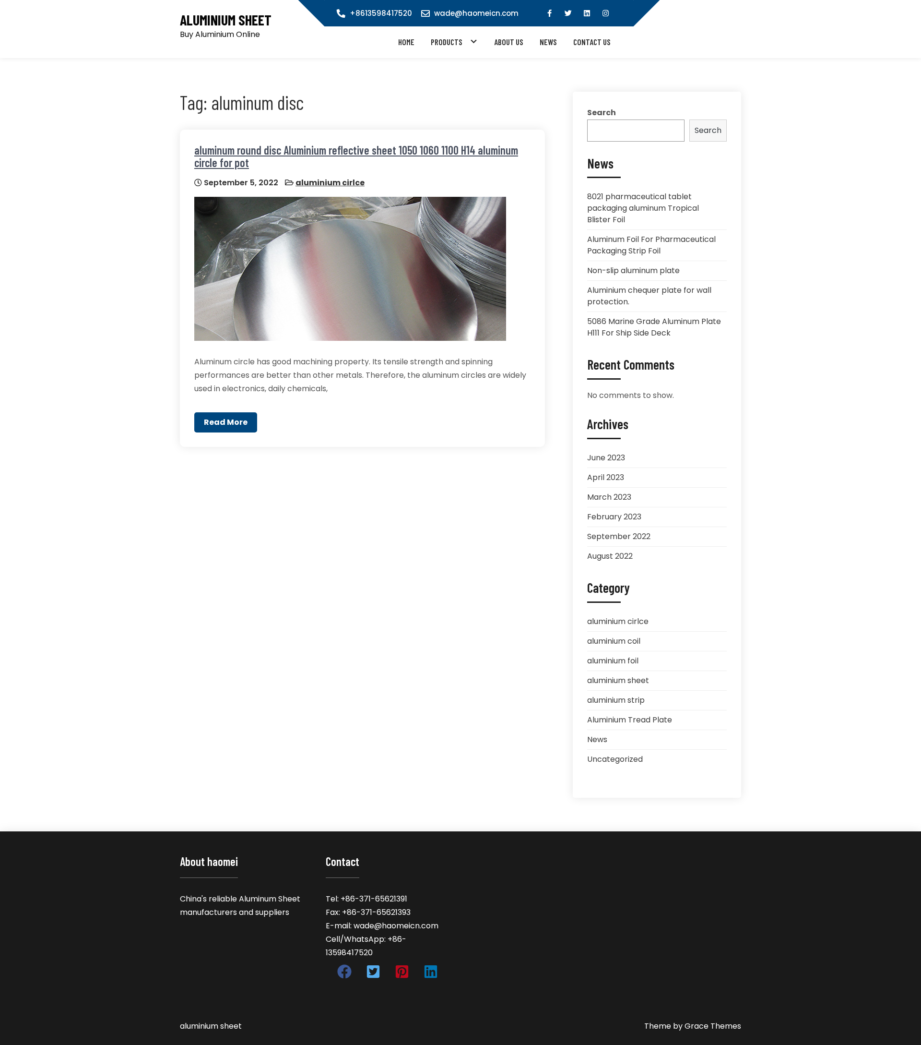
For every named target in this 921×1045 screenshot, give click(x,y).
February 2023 (614, 516)
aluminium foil (612, 660)
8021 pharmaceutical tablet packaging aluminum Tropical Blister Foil (643, 208)
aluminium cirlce (330, 182)
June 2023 (606, 457)
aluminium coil (613, 641)
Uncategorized (615, 759)
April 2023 (605, 477)
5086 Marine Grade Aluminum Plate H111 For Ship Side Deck (654, 327)
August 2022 (610, 556)
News (548, 42)
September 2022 (618, 536)
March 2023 (609, 497)
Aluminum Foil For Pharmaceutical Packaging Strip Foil (651, 245)
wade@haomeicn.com (476, 13)
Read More (226, 422)
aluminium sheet (226, 20)
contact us (592, 42)
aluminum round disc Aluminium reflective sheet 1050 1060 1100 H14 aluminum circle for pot (356, 156)
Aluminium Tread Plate (629, 719)
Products (446, 42)
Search (601, 112)
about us (508, 42)
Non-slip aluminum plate (633, 270)
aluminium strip (616, 700)
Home (406, 42)
